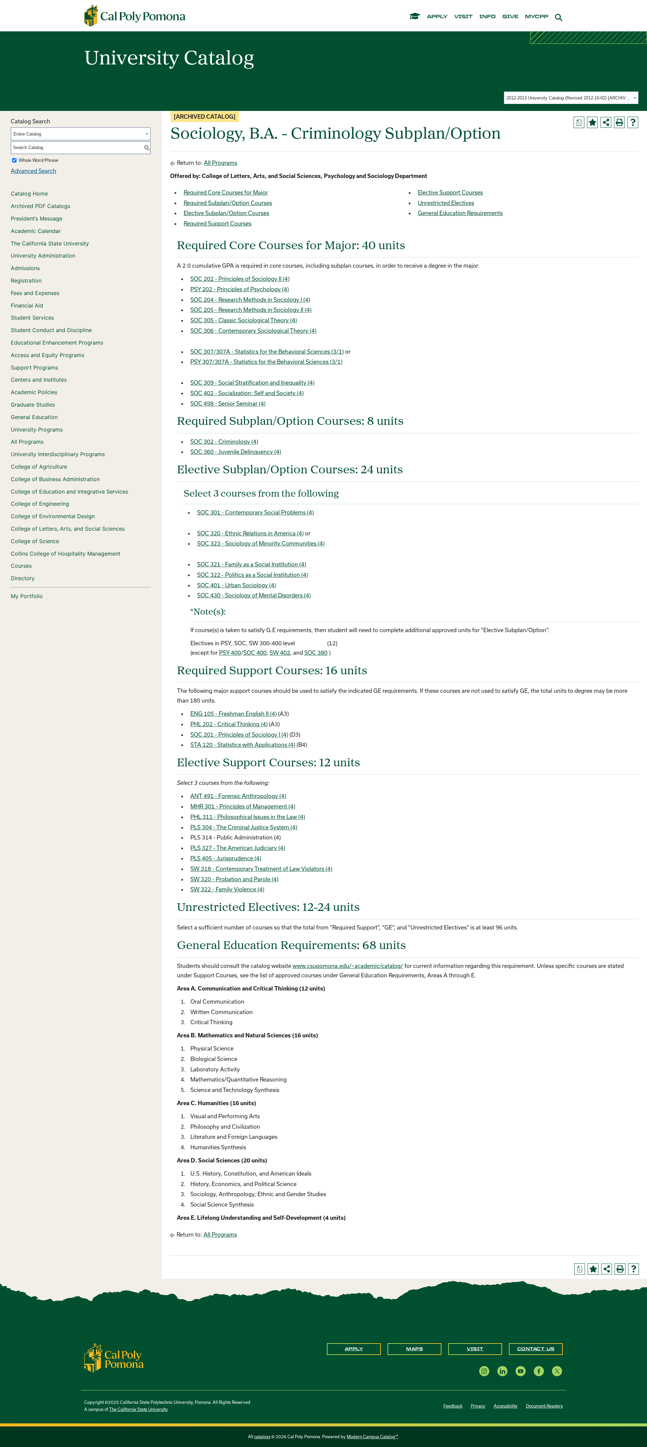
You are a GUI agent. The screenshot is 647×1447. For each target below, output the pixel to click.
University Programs (37, 429)
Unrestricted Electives (446, 203)
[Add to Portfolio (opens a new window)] (592, 122)
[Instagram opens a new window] (484, 1371)
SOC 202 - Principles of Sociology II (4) (239, 278)
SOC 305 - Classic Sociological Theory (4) (243, 320)
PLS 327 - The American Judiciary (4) (237, 848)
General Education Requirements (460, 213)
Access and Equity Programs (47, 355)
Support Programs (34, 367)
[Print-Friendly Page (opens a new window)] (619, 122)
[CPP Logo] (114, 1357)
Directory (23, 578)
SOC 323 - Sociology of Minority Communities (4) (261, 543)
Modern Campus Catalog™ (372, 1436)
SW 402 (280, 652)
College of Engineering (40, 503)
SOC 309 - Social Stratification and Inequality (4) (252, 382)
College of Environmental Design (53, 516)
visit (463, 17)
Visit (475, 1349)
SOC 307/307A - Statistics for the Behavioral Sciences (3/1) (267, 351)
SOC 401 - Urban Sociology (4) (236, 585)
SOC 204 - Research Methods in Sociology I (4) (250, 299)
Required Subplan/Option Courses (228, 203)
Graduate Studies (33, 404)
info (488, 17)
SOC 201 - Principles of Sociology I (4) (239, 734)
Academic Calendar (36, 231)
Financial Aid (27, 305)
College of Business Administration (55, 479)
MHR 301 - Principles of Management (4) (242, 806)
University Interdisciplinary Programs (58, 454)
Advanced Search (33, 171)
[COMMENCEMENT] (415, 15)
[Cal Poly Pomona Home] (134, 16)
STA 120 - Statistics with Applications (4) (242, 744)
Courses (21, 565)
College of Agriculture (39, 466)
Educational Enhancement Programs (57, 342)
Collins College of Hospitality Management (65, 553)
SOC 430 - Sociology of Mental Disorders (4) (254, 595)
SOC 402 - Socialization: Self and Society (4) (247, 393)
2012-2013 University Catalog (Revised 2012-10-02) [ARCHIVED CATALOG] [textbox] (568, 97)
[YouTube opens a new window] (520, 1371)
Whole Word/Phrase (38, 160)
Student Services (32, 317)
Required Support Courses (217, 223)
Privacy (478, 1406)
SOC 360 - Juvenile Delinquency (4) (235, 451)
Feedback (452, 1406)
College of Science (35, 541)
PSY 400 (230, 652)
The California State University (50, 243)
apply (437, 17)
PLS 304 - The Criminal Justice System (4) (243, 827)
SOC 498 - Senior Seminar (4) (228, 403)
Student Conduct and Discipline (51, 330)
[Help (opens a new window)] (632, 122)
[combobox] (571, 97)
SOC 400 (255, 652)
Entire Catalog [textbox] (27, 134)
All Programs (27, 441)
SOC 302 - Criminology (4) (224, 441)
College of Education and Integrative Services (69, 491)
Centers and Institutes (39, 379)
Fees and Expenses (35, 293)
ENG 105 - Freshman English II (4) (233, 713)
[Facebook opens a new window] (539, 1371)
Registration (26, 280)
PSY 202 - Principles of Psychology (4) (239, 289)
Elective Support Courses (450, 192)
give (510, 17)
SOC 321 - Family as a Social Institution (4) (251, 564)
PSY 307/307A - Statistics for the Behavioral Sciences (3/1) (266, 361)
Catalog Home (29, 193)
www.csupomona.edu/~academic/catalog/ (347, 966)
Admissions (25, 268)
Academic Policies (34, 392)
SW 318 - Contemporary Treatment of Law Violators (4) (261, 868)
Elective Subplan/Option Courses (226, 213)
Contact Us (536, 1349)
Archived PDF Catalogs (40, 206)
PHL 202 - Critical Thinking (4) (229, 724)
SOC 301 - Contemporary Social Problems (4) (255, 512)
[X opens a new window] (557, 1371)
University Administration (43, 255)
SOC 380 (316, 652)
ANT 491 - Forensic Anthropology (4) (238, 796)
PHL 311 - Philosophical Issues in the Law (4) (247, 817)
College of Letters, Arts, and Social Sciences (68, 528)
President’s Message (36, 218)
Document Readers (544, 1406)
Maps (414, 1349)
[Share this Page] (605, 122)
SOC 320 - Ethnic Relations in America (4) (250, 533)
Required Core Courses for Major (226, 192)
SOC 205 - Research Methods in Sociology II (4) (250, 309)
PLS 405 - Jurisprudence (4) (225, 858)
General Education (34, 417)
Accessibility (506, 1406)
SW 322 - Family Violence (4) (227, 889)
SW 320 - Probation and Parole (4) (234, 879)
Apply (354, 1349)
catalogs (262, 1436)
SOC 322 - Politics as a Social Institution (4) (252, 574)
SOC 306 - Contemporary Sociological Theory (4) (253, 330)
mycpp (536, 17)
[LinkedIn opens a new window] (502, 1371)
